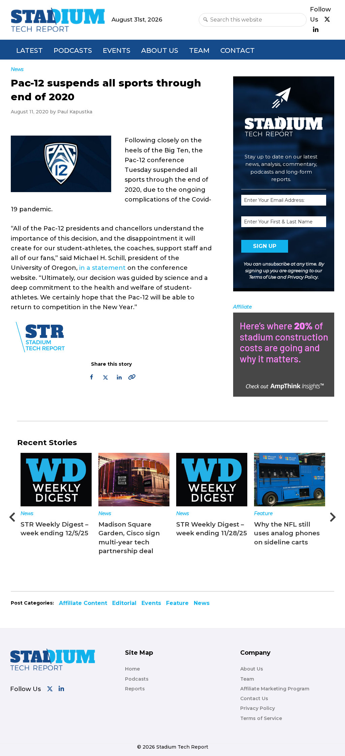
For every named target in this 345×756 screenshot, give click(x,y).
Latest (29, 50)
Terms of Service (261, 718)
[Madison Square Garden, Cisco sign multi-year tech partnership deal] (133, 479)
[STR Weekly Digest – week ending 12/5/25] (56, 479)
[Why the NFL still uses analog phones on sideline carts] (289, 479)
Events (116, 50)
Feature (263, 513)
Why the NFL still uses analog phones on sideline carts (287, 533)
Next (333, 515)
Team (199, 50)
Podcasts (73, 50)
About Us (159, 50)
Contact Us (254, 698)
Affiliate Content (83, 603)
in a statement (102, 268)
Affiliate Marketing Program (274, 689)
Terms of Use (262, 277)
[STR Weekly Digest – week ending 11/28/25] (211, 479)
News (27, 513)
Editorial (124, 603)
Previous (12, 515)
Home (132, 669)
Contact (237, 50)
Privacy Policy (302, 277)
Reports (135, 689)
